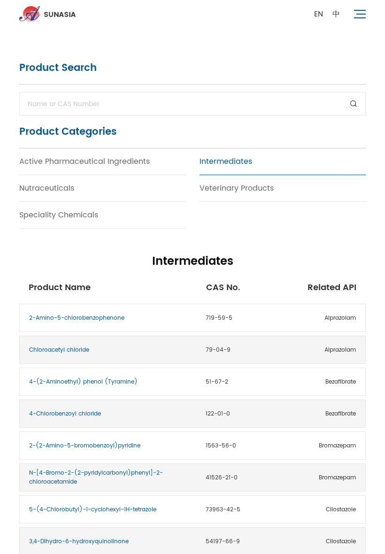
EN (318, 14)
